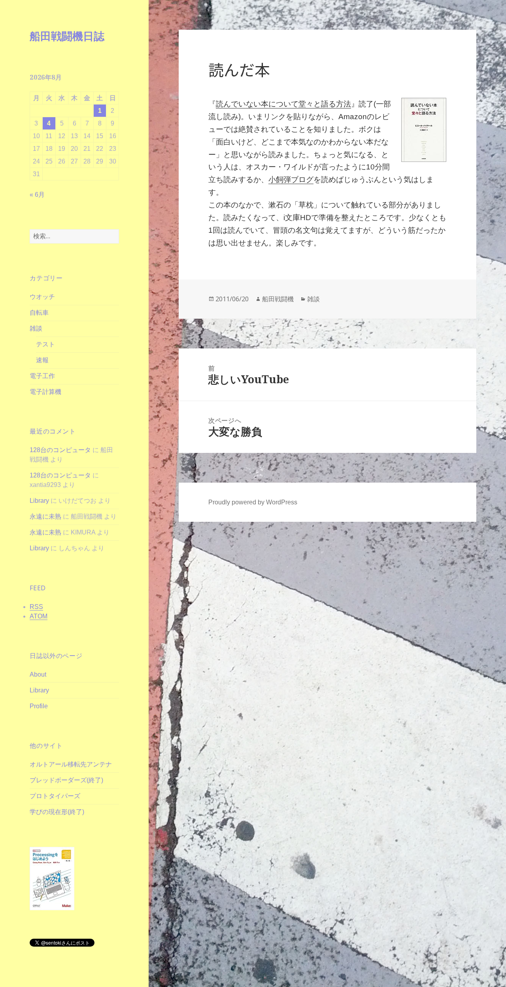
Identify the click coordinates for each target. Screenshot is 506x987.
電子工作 (42, 376)
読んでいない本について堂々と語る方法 (283, 104)
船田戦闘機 (278, 299)
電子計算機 (45, 391)
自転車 (39, 312)
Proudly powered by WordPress (252, 502)
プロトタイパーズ (55, 796)
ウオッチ (42, 296)
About (38, 674)
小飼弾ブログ (290, 179)
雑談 (36, 328)
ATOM (38, 616)
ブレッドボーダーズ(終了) (66, 780)
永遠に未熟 (45, 516)
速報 (42, 360)
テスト (45, 344)
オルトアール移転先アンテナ (71, 764)
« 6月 (37, 194)
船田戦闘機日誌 (67, 36)
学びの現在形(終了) (57, 811)
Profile (39, 706)
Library (39, 500)
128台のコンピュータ (60, 450)
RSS (36, 606)
